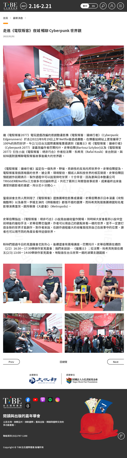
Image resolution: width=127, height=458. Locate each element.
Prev (11, 362)
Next (115, 362)
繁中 (85, 5)
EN (93, 5)
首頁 (5, 18)
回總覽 (63, 362)
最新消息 (18, 18)
